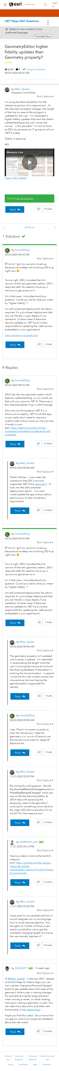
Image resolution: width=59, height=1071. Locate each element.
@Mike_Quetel (16, 978)
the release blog (31, 1009)
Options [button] (48, 22)
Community (30, 4)
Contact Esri (46, 1065)
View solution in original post (21, 335)
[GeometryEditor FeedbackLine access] (4, 227)
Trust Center (23, 1065)
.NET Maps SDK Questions (21, 21)
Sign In (54, 4)
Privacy (10, 1065)
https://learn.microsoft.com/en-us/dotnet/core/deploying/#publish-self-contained (28, 431)
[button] (45, 96)
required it (41, 484)
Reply (13, 209)
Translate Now (43, 36)
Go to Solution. (25, 198)
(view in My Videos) (16, 178)
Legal (35, 1065)
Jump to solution (35, 69)
